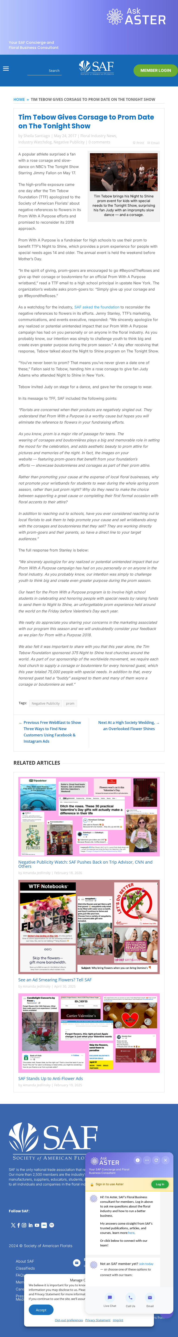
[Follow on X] (13, 1225)
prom (70, 703)
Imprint (118, 1320)
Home (19, 99)
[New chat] (156, 1160)
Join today (146, 1264)
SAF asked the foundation (96, 307)
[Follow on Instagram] (23, 1225)
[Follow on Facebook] (18, 1225)
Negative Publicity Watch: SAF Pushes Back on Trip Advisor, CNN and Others (85, 864)
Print (138, 143)
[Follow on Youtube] (36, 1225)
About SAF (25, 1262)
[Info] (138, 1160)
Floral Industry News (98, 135)
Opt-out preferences (69, 1320)
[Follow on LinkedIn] (30, 1225)
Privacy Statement (98, 1320)
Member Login (155, 70)
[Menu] (147, 1160)
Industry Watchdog (35, 142)
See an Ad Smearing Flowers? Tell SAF (55, 979)
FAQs (20, 1275)
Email (155, 143)
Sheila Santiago (36, 135)
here (131, 1233)
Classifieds (25, 1268)
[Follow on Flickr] (44, 1225)
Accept (41, 1310)
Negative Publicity (69, 142)
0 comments (99, 142)
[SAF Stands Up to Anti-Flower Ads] (89, 1033)
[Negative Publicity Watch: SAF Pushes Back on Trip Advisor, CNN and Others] (89, 817)
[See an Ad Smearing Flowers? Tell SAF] (89, 927)
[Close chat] (165, 1160)
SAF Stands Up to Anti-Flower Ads (51, 1078)
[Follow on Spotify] (52, 1225)
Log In (160, 1184)
